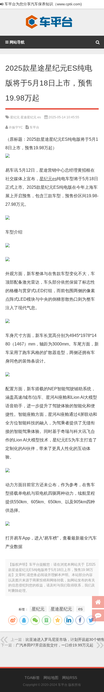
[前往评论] (98, 615)
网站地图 (50, 677)
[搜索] (97, 42)
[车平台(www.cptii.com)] (49, 22)
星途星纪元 (29, 117)
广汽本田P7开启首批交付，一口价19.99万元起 (54, 645)
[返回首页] (98, 602)
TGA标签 (32, 677)
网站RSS (69, 677)
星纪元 (15, 117)
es (39, 117)
